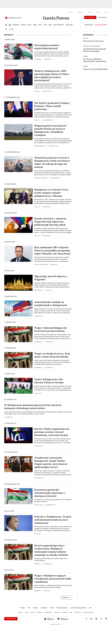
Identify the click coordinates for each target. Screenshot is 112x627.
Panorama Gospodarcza (88, 612)
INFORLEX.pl (39, 612)
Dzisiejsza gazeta (15, 18)
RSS (90, 607)
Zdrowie (85, 66)
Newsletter (64, 612)
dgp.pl (70, 12)
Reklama (35, 607)
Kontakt (22, 607)
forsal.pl (89, 12)
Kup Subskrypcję (90, 17)
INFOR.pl (33, 612)
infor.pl (98, 12)
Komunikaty (44, 607)
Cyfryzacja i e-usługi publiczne (91, 46)
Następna (65, 597)
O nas (28, 607)
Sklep (106, 12)
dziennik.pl (80, 12)
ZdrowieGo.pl (57, 612)
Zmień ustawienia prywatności (78, 607)
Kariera (52, 607)
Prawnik (85, 56)
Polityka (85, 38)
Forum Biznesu (77, 612)
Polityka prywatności (62, 607)
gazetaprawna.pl (48, 612)
